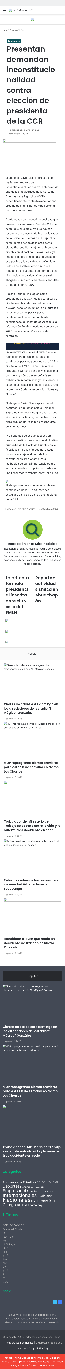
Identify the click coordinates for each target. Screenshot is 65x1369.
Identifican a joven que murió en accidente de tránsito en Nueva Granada (29, 943)
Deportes (11, 1186)
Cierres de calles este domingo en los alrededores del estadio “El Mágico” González (31, 708)
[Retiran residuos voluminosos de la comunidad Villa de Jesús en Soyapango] (32, 858)
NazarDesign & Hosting (35, 1348)
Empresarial (14, 1190)
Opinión (35, 1201)
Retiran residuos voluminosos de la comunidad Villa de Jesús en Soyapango (31, 884)
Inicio (6, 29)
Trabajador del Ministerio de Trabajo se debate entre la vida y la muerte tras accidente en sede (32, 825)
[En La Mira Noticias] (21, 10)
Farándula (48, 1191)
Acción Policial (46, 1182)
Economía (25, 1187)
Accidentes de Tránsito (18, 1182)
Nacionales (17, 29)
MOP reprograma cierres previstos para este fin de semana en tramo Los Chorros (31, 767)
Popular (33, 653)
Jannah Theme (13, 1357)
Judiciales (45, 1196)
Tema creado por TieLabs (19, 1342)
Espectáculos (35, 1191)
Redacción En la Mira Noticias (24, 130)
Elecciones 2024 (38, 1187)
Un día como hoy (31, 1205)
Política (44, 1200)
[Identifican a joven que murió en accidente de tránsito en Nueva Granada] (32, 917)
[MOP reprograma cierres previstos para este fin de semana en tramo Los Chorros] (32, 741)
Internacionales (20, 1195)
